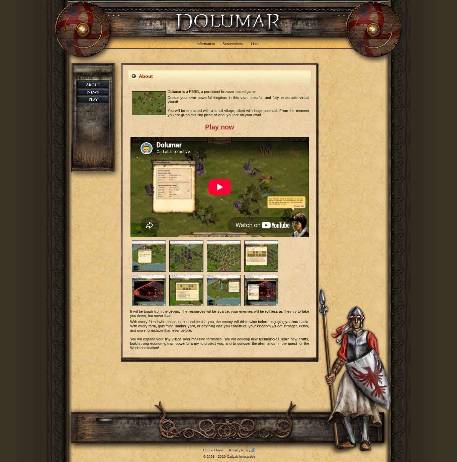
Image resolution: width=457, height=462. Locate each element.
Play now (219, 127)
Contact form (213, 450)
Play (98, 100)
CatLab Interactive (241, 456)
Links (255, 44)
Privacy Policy (239, 450)
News (98, 92)
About (98, 85)
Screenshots (232, 44)
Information (206, 44)
